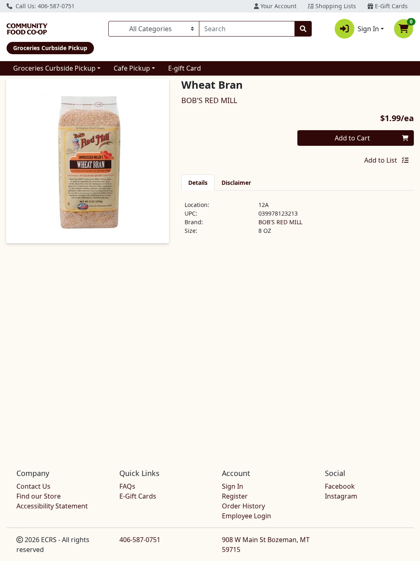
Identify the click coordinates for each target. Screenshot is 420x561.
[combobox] (247, 29)
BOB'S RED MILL (280, 222)
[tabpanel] (297, 221)
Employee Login (246, 515)
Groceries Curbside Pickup (54, 68)
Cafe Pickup (132, 68)
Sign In (232, 486)
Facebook (340, 486)
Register (235, 496)
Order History (243, 505)
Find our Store (38, 496)
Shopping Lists (335, 6)
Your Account (278, 6)
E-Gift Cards (390, 6)
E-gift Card (184, 68)
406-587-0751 (139, 539)
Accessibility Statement (52, 505)
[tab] (198, 182)
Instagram (341, 496)
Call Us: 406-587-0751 (44, 6)
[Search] (303, 29)
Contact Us (33, 486)
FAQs (127, 486)
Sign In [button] (368, 28)
